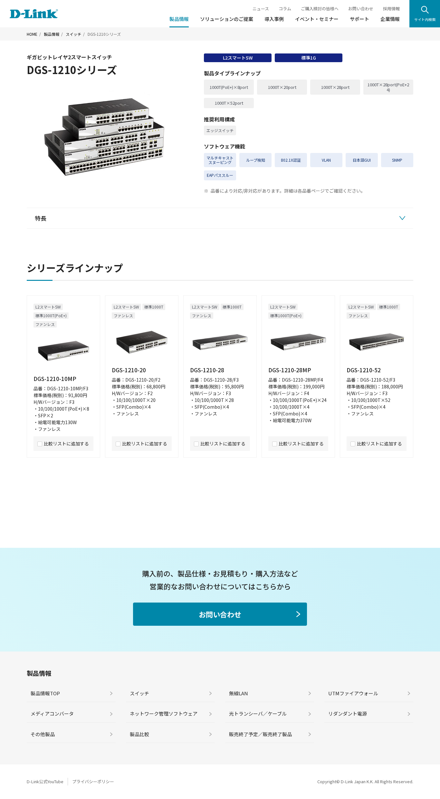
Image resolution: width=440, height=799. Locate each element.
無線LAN (238, 693)
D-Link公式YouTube (45, 781)
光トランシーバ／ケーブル (258, 713)
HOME (32, 34)
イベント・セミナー (317, 18)
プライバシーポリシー (93, 781)
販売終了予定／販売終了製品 (260, 734)
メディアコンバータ (52, 713)
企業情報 (390, 18)
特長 (40, 218)
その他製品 (43, 734)
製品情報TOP (45, 693)
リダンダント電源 (347, 713)
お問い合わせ (360, 8)
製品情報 (179, 18)
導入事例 (274, 18)
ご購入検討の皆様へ (320, 8)
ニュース (261, 8)
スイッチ (73, 34)
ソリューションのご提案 (226, 18)
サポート (359, 18)
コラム (285, 8)
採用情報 (391, 8)
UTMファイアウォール (353, 693)
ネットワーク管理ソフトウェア (163, 713)
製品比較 (139, 734)
